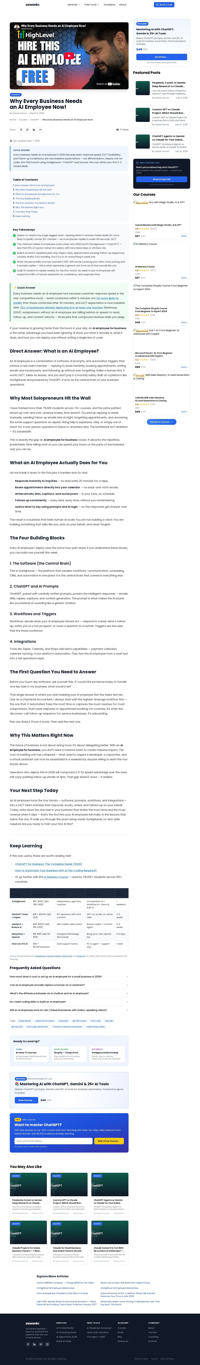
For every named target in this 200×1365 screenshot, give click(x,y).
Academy (109, 4)
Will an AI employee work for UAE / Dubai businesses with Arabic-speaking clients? (58, 1010)
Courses (23, 119)
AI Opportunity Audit (66, 1336)
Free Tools (90, 4)
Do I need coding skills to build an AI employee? (38, 1001)
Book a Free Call (161, 179)
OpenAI (50, 956)
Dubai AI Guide (63, 1341)
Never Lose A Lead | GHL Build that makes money (125, 1282)
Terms (154, 1358)
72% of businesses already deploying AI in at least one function (61, 307)
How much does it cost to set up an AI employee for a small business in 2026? (56, 976)
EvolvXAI (152, 1341)
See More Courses (160, 421)
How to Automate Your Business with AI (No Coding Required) (56, 870)
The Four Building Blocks (28, 198)
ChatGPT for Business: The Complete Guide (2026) (48, 864)
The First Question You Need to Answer (35, 202)
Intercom (81, 956)
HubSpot (58, 956)
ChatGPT (34, 119)
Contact (152, 1332)
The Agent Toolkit (96, 1336)
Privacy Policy (141, 1358)
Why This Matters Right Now (29, 207)
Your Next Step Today (26, 211)
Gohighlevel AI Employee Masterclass (56, 1288)
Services (72, 4)
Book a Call (166, 4)
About (123, 4)
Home (13, 119)
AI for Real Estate (64, 1328)
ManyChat (67, 956)
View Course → (26, 1100)
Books (121, 1332)
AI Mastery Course (56, 877)
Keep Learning (22, 216)
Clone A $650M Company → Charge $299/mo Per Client (65, 1282)
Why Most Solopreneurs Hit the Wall (33, 189)
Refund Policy (167, 1358)
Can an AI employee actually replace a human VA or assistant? (47, 985)
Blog (120, 1336)
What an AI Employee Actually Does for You (37, 194)
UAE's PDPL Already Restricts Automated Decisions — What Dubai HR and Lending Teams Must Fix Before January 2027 (67, 1303)
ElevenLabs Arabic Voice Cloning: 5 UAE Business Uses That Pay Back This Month (130, 1303)
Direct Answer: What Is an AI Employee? (35, 185)
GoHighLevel (40, 956)
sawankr (33, 4)
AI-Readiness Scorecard (99, 1328)
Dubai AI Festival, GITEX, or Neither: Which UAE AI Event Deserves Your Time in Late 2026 (128, 1295)
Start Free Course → (109, 1141)
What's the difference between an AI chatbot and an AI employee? (49, 993)
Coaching (153, 1336)
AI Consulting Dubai (66, 1332)
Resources (123, 1341)
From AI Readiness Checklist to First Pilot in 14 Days (62, 1293)
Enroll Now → (161, 57)
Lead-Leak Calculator (98, 1332)
